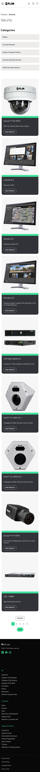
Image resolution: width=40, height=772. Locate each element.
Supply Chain (6, 716)
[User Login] (28, 3)
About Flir (4, 675)
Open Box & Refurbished (9, 714)
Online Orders (6, 741)
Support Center (6, 733)
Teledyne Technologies (9, 677)
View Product (10, 132)
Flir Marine (5, 686)
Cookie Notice (5, 762)
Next (20, 629)
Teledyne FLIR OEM (8, 683)
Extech (3, 689)
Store (3, 711)
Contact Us (5, 730)
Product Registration (8, 739)
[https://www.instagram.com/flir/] (10, 652)
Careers (4, 708)
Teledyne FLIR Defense (9, 680)
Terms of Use (5, 769)
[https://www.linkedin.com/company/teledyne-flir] (2, 652)
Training (4, 744)
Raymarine (5, 691)
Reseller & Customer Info (9, 719)
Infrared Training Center (9, 694)
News (3, 705)
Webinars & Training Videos (10, 747)
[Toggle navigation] (2, 4)
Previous (20, 618)
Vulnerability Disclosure (9, 736)
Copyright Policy (6, 765)
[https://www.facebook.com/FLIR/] (6, 652)
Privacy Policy (5, 758)
